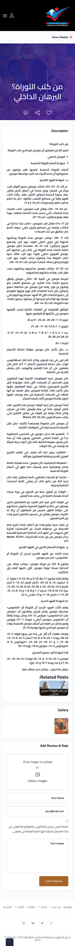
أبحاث (43, 906)
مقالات (31, 906)
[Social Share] (37, 113)
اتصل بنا (7, 906)
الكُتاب (20, 906)
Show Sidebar (60, 37)
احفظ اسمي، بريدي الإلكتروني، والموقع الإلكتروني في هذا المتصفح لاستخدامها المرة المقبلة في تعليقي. (38, 829)
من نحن (56, 906)
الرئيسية (67, 906)
